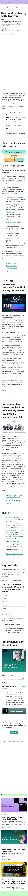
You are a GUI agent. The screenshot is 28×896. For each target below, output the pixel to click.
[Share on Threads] (9, 34)
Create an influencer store (13, 204)
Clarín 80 (8, 503)
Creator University (18, 251)
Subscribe (8, 614)
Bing (4, 608)
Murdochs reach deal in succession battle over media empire (14, 525)
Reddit (5, 601)
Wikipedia (5, 605)
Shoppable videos (11, 212)
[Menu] (26, 2)
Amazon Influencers (11, 268)
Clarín (7, 682)
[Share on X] (6, 34)
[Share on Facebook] (2, 34)
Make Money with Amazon (13, 263)
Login (3, 614)
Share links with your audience (14, 197)
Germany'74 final (14, 369)
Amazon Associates (11, 266)
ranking (21, 618)
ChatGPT (5, 595)
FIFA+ (7, 394)
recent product (18, 549)
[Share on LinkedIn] (12, 34)
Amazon (5, 598)
